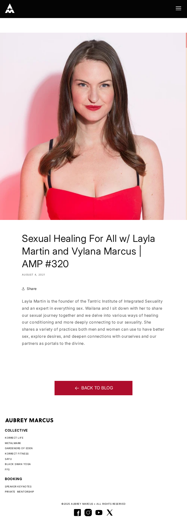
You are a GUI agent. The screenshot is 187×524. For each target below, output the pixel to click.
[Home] (10, 8)
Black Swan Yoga (18, 464)
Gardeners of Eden (19, 448)
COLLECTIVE (16, 430)
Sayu (8, 458)
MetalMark (13, 443)
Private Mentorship (19, 491)
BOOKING (13, 479)
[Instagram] (88, 512)
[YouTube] (99, 512)
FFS (7, 469)
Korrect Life (14, 437)
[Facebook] (77, 512)
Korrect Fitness (17, 453)
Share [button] (32, 289)
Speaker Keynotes (18, 486)
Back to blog (97, 387)
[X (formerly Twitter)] (109, 512)
